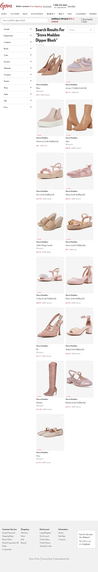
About (60, 533)
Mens (23, 536)
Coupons (62, 539)
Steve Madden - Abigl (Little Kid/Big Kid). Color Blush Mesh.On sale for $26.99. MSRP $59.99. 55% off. (79, 332)
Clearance (81, 14)
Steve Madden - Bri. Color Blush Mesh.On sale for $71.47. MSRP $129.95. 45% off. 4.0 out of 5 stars (50, 332)
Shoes (4, 14)
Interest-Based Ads (62, 559)
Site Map (61, 536)
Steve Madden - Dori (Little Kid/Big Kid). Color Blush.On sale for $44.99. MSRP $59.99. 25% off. (50, 176)
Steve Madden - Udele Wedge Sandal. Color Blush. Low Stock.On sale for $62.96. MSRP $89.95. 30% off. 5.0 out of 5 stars (50, 228)
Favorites (90, 6)
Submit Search (45, 20)
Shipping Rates (8, 536)
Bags (25, 14)
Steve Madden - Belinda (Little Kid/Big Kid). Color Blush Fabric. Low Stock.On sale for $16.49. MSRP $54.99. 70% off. (79, 386)
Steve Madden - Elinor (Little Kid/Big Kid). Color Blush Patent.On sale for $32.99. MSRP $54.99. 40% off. (79, 280)
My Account (80, 6)
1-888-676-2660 (60, 5)
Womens (24, 533)
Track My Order (46, 546)
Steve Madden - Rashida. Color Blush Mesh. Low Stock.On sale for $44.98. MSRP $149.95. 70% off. (50, 386)
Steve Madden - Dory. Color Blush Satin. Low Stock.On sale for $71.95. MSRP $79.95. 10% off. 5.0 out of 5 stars (50, 439)
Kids (22, 539)
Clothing (15, 14)
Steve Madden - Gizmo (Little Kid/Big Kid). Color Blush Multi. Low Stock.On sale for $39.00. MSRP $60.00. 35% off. (79, 228)
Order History (45, 543)
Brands (93, 14)
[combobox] (24, 20)
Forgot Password (8, 533)
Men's (61, 14)
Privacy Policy (47, 559)
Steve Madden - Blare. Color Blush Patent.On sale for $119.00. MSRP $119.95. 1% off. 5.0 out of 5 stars (50, 71)
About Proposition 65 (10, 543)
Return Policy (7, 539)
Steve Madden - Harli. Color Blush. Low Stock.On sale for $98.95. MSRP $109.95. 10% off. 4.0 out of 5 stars (79, 124)
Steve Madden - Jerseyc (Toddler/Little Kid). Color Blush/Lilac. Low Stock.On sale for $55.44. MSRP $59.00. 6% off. (79, 71)
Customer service (85, 6)
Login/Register (45, 533)
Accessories (37, 14)
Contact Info (7, 549)
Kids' (70, 14)
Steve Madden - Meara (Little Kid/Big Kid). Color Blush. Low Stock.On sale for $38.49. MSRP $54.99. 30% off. (79, 176)
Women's (51, 14)
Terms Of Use (34, 559)
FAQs (4, 546)
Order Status (45, 539)
